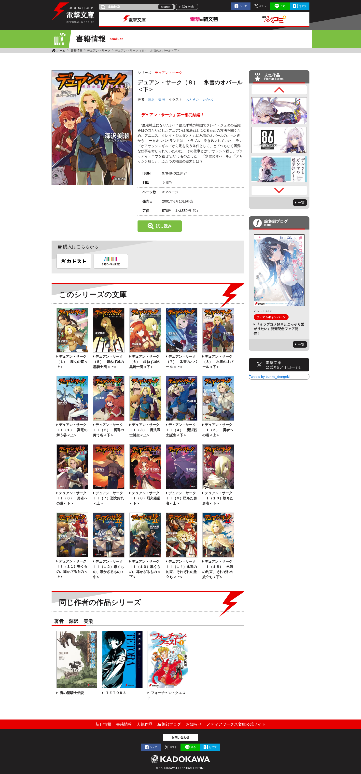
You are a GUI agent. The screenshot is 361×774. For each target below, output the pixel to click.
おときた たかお (199, 99)
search (165, 7)
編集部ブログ (169, 724)
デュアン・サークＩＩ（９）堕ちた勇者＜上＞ (181, 498)
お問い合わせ (180, 737)
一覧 (301, 202)
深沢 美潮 (156, 99)
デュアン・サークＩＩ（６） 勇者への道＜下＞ (71, 498)
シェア (243, 6)
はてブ (302, 6)
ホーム (60, 50)
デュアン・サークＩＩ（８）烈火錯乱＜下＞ (144, 498)
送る (282, 6)
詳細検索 (188, 7)
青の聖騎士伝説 (71, 693)
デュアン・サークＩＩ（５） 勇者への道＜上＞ (217, 430)
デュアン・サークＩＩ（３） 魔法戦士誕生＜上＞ (144, 430)
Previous (279, 90)
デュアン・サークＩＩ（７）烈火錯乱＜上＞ (108, 498)
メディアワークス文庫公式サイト (236, 724)
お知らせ (194, 724)
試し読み (164, 226)
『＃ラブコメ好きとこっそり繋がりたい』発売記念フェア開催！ (279, 328)
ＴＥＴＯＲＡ (115, 693)
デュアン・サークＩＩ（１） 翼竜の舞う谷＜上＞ (71, 430)
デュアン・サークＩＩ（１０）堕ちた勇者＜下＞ (217, 498)
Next (279, 190)
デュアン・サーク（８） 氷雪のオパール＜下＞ (217, 361)
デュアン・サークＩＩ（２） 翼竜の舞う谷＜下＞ (108, 430)
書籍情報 (77, 50)
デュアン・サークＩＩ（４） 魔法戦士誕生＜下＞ (181, 430)
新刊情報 (103, 724)
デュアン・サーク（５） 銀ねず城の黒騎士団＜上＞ (108, 361)
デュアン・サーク (99, 50)
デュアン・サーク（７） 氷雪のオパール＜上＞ (181, 361)
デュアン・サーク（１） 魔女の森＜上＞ (71, 361)
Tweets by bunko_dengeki (269, 377)
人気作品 (145, 724)
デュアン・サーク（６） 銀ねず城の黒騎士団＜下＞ (144, 361)
